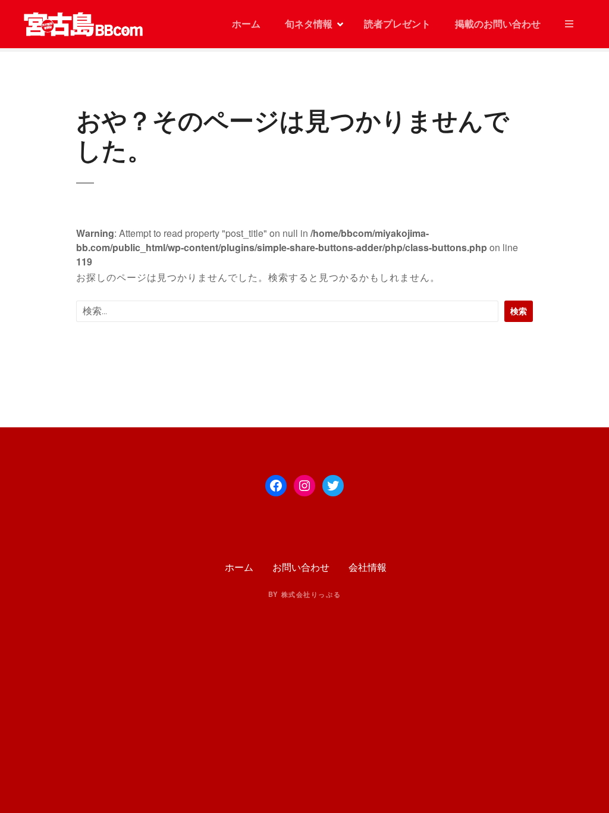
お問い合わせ (300, 567)
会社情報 (368, 567)
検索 (518, 311)
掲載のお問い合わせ (498, 23)
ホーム (245, 23)
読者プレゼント (397, 23)
